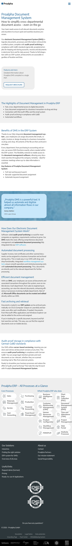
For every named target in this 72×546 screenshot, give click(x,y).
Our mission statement (46, 455)
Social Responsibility (45, 459)
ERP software (21, 245)
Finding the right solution (11, 452)
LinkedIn (2, 513)
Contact (41, 449)
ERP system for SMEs (10, 455)
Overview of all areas (9, 459)
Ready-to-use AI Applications (13, 477)
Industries (5, 449)
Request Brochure (14, 84)
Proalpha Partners (44, 452)
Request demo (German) (11, 470)
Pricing (4, 473)
